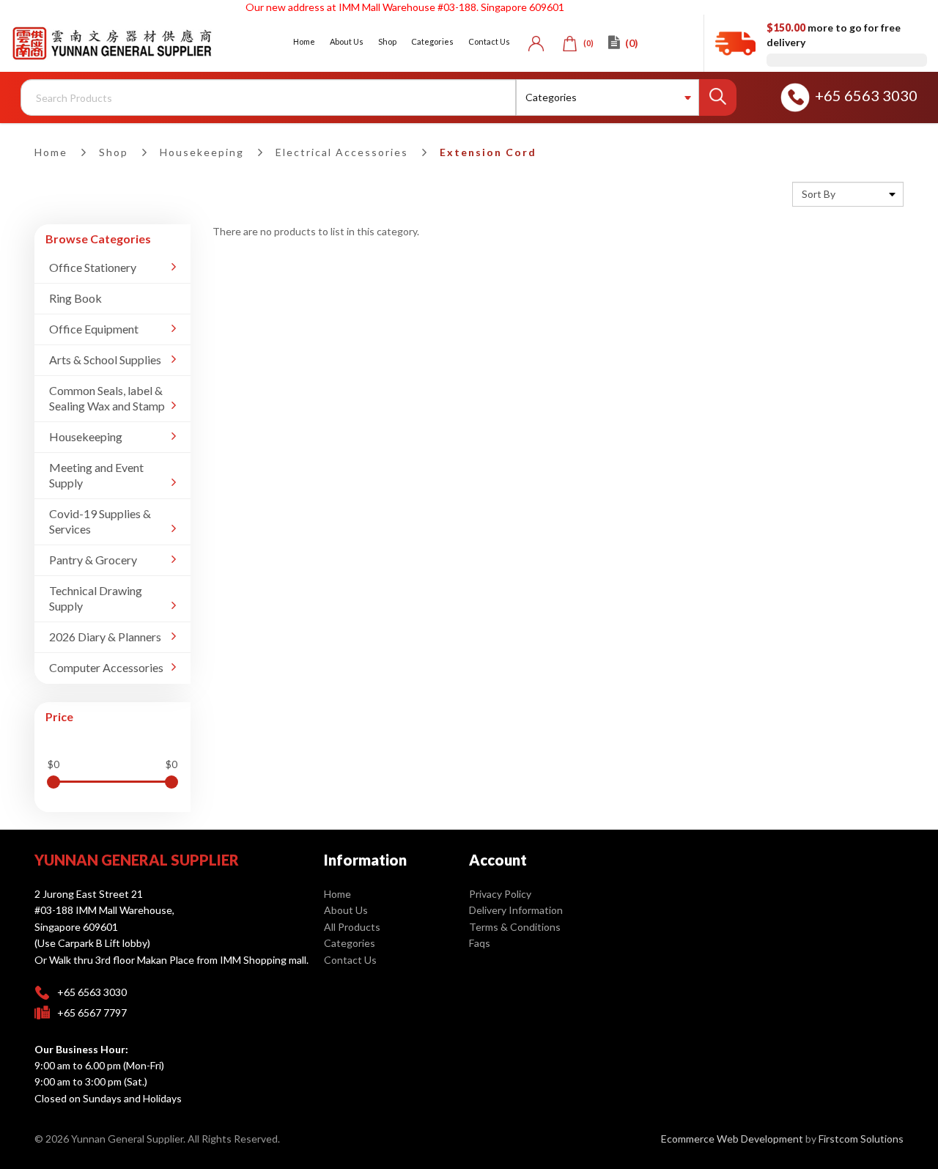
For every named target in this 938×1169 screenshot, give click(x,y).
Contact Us (350, 960)
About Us (346, 910)
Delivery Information (516, 910)
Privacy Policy (500, 894)
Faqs (479, 943)
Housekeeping (202, 152)
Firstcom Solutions (861, 1138)
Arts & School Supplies (105, 359)
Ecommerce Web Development (732, 1138)
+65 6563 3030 (866, 95)
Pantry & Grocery (93, 560)
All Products (352, 927)
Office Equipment (94, 329)
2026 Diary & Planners (105, 636)
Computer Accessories (106, 667)
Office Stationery (92, 267)
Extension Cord (488, 152)
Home (50, 152)
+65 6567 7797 (92, 1012)
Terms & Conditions (515, 927)
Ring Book (75, 298)
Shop (113, 152)
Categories (349, 943)
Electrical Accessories (342, 152)
